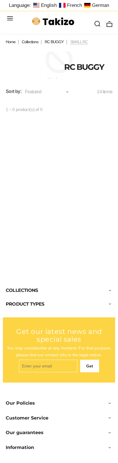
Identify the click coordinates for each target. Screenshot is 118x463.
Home (10, 41)
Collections (30, 41)
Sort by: (13, 91)
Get (89, 366)
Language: (20, 5)
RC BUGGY (54, 41)
